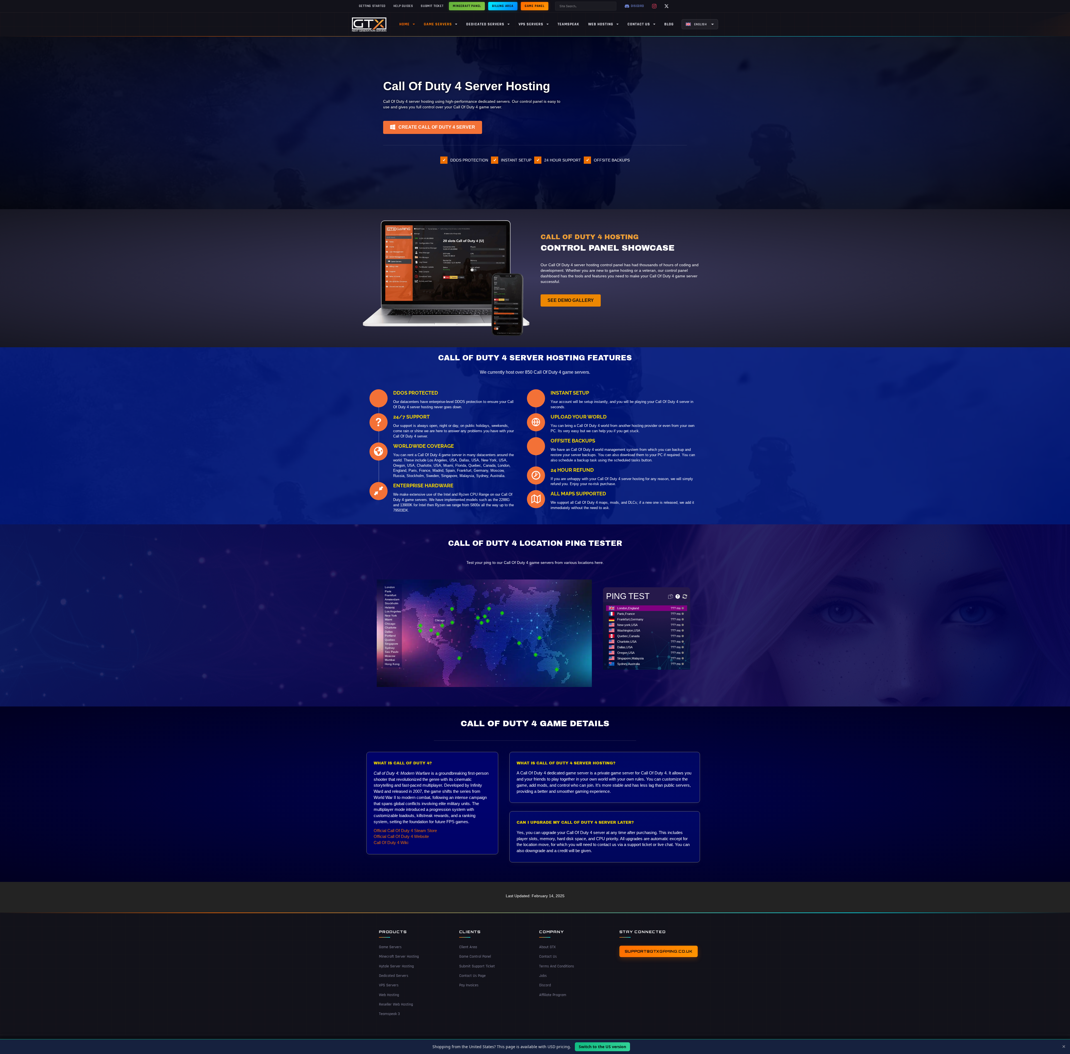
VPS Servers (388, 985)
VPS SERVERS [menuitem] (531, 24)
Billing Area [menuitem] (503, 6)
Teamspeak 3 (389, 1013)
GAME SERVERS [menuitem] (438, 24)
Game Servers (390, 947)
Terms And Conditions (556, 966)
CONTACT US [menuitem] (639, 24)
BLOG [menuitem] (669, 24)
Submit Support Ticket (477, 966)
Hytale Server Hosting (396, 966)
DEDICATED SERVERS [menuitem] (485, 24)
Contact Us (548, 956)
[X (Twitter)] (667, 6)
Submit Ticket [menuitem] (432, 6)
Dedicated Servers (393, 975)
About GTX (547, 947)
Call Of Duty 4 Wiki (391, 842)
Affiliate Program (552, 994)
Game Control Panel (475, 956)
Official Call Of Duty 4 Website (401, 836)
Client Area (468, 947)
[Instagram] (654, 6)
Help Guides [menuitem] (403, 6)
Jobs (543, 975)
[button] (432, 127)
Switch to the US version (602, 1046)
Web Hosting (389, 994)
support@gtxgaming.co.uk (658, 951)
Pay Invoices (468, 985)
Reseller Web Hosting (396, 1004)
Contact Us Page (472, 975)
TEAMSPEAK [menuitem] (568, 24)
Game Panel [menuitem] (534, 6)
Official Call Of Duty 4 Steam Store (405, 830)
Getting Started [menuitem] (372, 6)
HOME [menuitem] (404, 24)
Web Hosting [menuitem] (600, 24)
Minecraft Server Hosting (399, 956)
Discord (545, 985)
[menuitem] (700, 24)
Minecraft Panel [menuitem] (467, 6)
